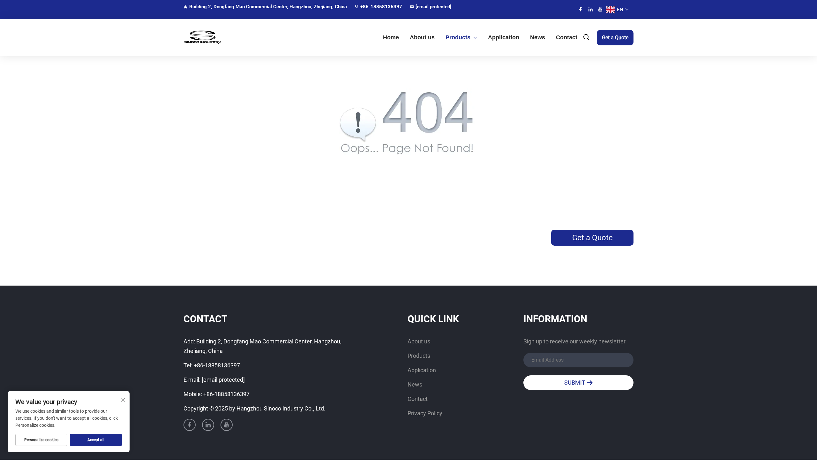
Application (503, 37)
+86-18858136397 (381, 7)
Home (391, 37)
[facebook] (580, 9)
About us (422, 37)
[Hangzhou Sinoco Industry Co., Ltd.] (217, 37)
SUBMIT (575, 382)
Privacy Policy (425, 413)
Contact (566, 37)
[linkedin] (590, 9)
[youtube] (600, 9)
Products (458, 37)
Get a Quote (615, 37)
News (537, 37)
